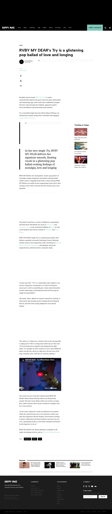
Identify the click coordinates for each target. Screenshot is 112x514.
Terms (25, 511)
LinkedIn (104, 511)
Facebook (82, 511)
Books (51, 27)
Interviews (32, 27)
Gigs (39, 27)
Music (25, 27)
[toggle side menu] (109, 28)
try (40, 439)
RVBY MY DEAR (22, 70)
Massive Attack (24, 227)
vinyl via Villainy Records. (51, 432)
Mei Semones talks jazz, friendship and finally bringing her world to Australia (35, 464)
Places (44, 27)
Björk (52, 227)
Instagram (94, 511)
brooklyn (27, 439)
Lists (64, 27)
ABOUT (33, 486)
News (19, 27)
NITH (70, 27)
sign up (103, 496)
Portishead (50, 225)
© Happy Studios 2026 (10, 511)
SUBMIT (95, 27)
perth (34, 439)
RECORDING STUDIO (37, 490)
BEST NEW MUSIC (36, 492)
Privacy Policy (19, 511)
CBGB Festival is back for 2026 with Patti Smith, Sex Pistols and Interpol (61, 464)
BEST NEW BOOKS (36, 495)
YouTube (88, 511)
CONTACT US (35, 488)
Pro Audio (58, 27)
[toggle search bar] (105, 28)
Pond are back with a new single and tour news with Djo (86, 464)
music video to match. (27, 118)
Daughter (48, 230)
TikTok (99, 511)
